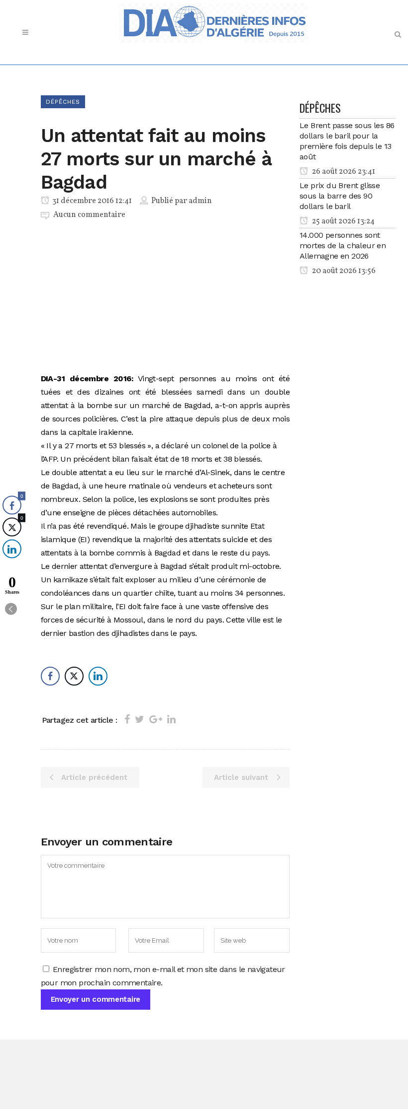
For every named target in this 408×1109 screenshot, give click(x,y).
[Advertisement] (165, 298)
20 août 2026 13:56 (343, 271)
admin (200, 201)
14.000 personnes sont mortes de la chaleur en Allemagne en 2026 (343, 245)
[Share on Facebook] (127, 719)
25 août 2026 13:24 (342, 221)
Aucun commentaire (89, 214)
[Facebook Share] (50, 676)
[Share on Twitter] (139, 719)
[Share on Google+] (155, 719)
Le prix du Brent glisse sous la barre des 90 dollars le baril (340, 196)
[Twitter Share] (74, 676)
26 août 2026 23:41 (342, 171)
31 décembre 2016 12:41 (91, 201)
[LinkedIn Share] (98, 676)
